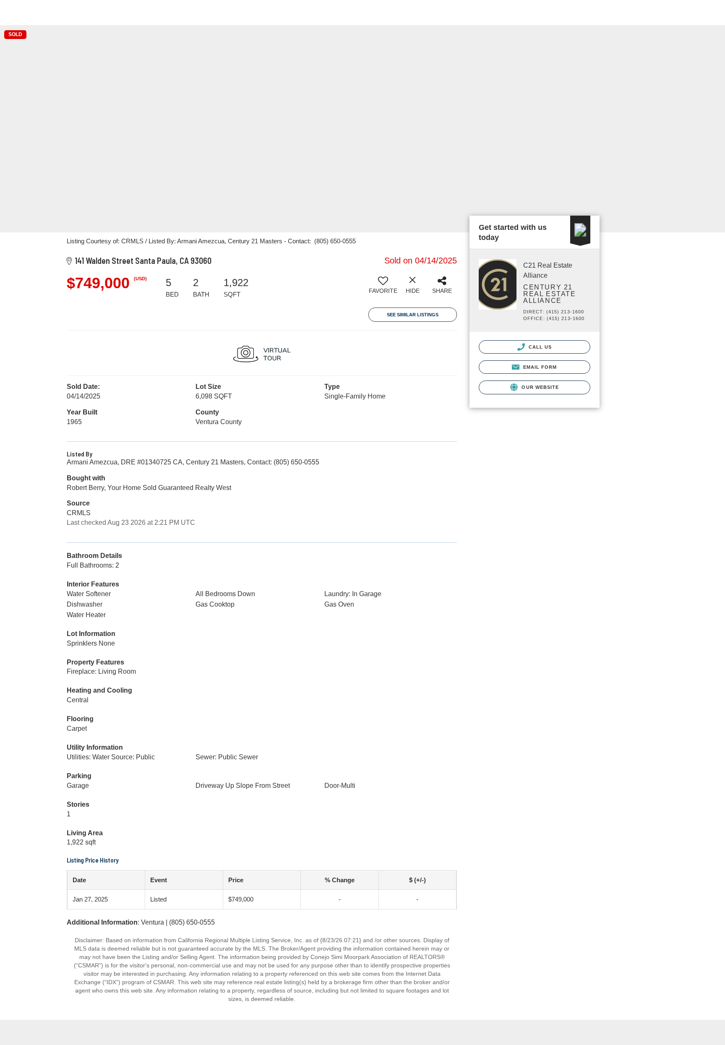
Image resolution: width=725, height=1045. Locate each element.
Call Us (539, 346)
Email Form (539, 367)
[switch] (383, 288)
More (703, 17)
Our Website (539, 387)
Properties (579, 16)
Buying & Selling (647, 17)
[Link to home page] (362, 12)
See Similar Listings (412, 314)
